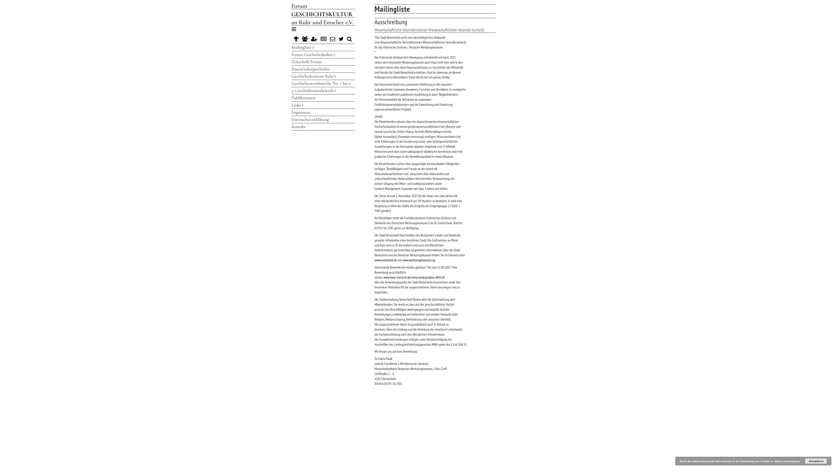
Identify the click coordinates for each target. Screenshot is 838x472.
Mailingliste (302, 47)
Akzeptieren (816, 461)
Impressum (301, 112)
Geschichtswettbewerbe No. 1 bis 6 (321, 83)
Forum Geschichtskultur (313, 54)
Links (297, 105)
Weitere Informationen (787, 461)
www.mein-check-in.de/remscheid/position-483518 (414, 277)
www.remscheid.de (385, 260)
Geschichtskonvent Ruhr (313, 76)
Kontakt (299, 126)
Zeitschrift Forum (307, 61)
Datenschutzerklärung (310, 119)
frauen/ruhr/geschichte (311, 69)
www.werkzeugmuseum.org (419, 260)
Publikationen (303, 98)
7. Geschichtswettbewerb (313, 90)
